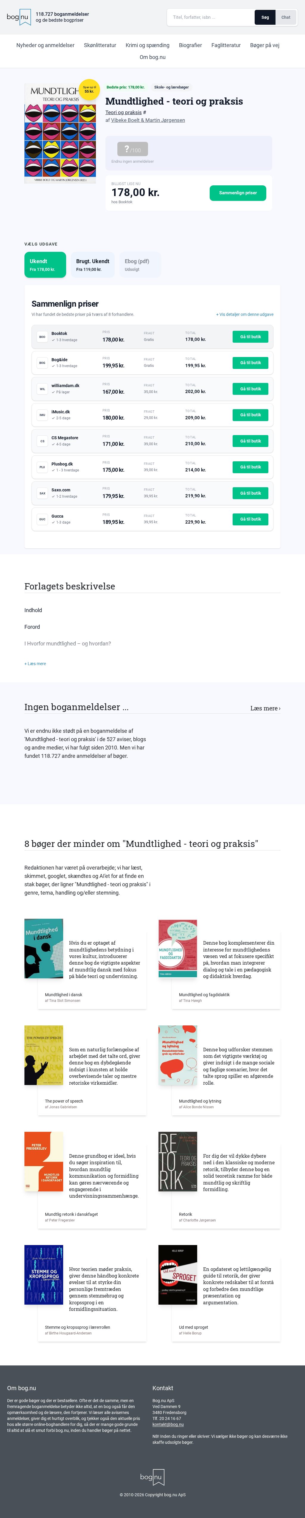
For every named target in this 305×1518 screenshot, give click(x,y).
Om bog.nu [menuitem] (153, 57)
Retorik (185, 1214)
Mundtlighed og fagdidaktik (204, 994)
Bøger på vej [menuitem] (264, 45)
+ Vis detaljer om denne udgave (244, 314)
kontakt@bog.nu (168, 1424)
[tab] (45, 265)
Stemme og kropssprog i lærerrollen (77, 1327)
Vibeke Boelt (125, 120)
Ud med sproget (193, 1327)
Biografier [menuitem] (190, 45)
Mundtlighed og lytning (200, 1101)
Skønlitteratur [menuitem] (100, 45)
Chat (285, 17)
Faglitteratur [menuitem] (226, 45)
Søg (265, 17)
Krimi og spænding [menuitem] (147, 45)
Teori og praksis (123, 112)
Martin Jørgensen (165, 120)
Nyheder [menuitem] (45, 45)
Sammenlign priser (238, 192)
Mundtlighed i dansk (63, 994)
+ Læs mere (35, 663)
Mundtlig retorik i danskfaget (71, 1214)
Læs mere (265, 708)
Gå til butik (250, 336)
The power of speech (64, 1101)
